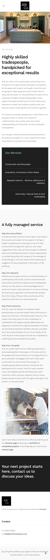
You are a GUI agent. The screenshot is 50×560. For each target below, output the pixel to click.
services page (11, 443)
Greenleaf (42, 509)
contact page (7, 449)
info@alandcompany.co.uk (15, 534)
